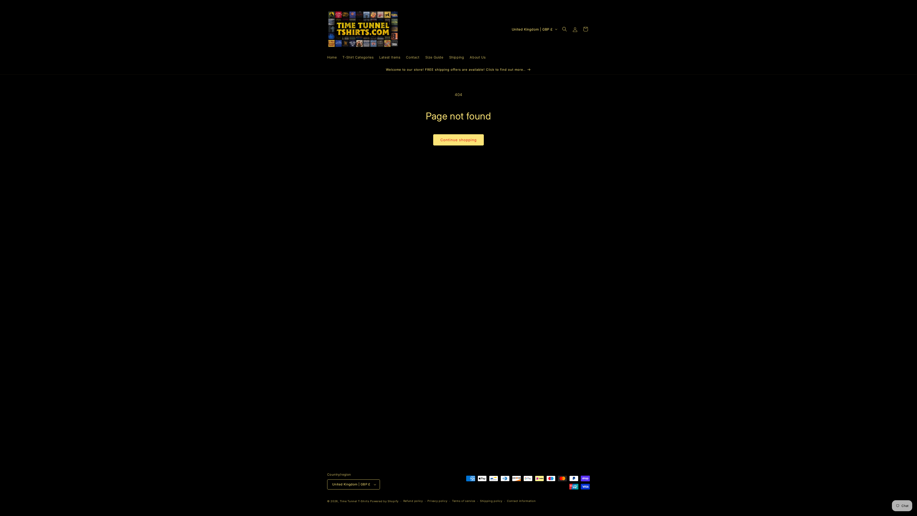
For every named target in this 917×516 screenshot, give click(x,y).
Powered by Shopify (384, 501)
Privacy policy (437, 501)
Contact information (521, 501)
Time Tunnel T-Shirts (354, 501)
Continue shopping (458, 140)
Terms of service (463, 501)
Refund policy (413, 501)
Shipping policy (491, 501)
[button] (564, 29)
